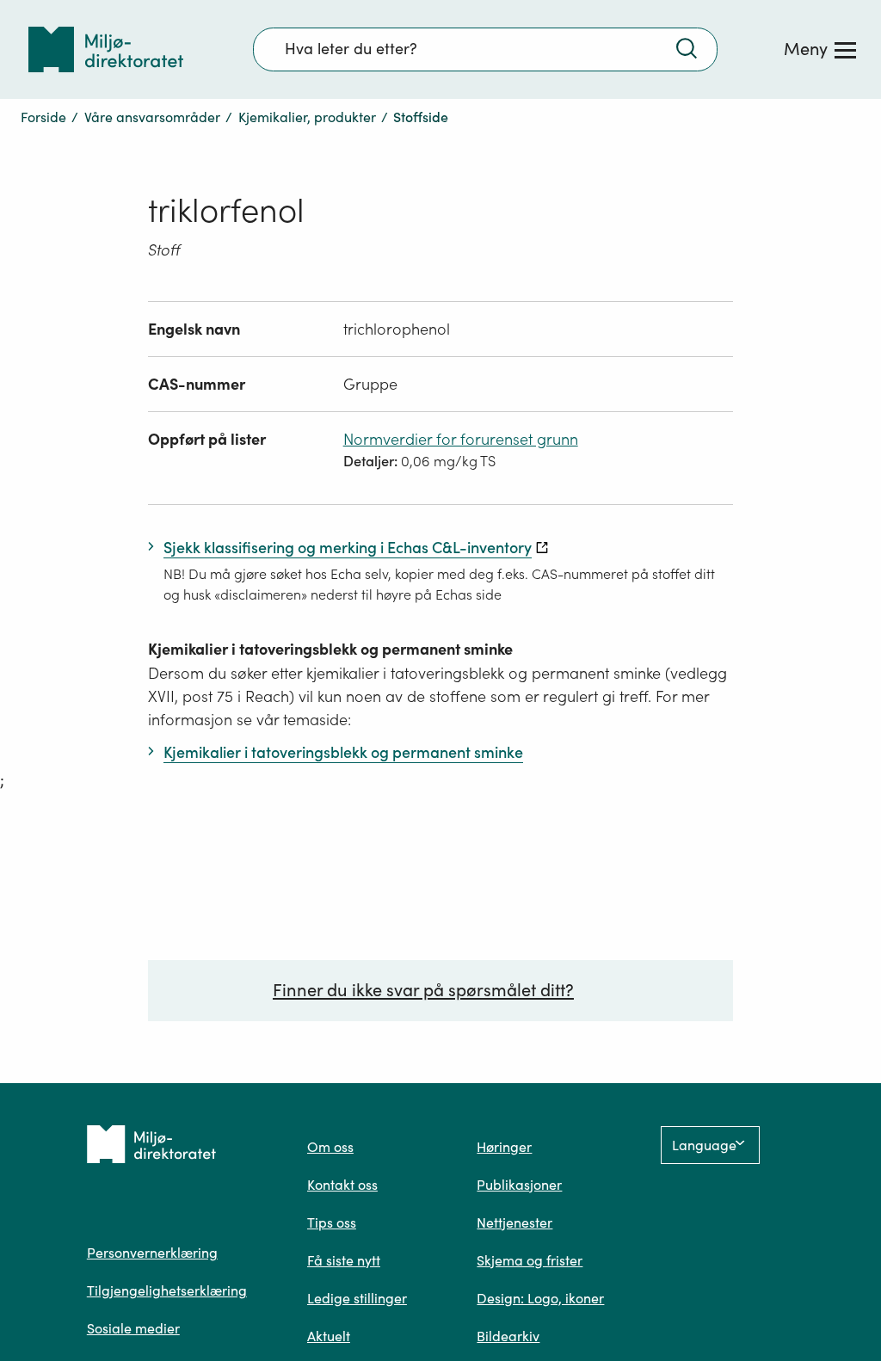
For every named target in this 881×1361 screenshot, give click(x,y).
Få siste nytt (343, 1260)
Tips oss (331, 1222)
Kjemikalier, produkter (307, 117)
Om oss (330, 1146)
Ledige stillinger (357, 1298)
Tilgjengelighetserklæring (167, 1290)
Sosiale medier (133, 1328)
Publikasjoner (519, 1184)
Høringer (504, 1146)
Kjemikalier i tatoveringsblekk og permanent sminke (330, 649)
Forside (43, 117)
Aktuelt (328, 1336)
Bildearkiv (508, 1336)
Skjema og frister (529, 1260)
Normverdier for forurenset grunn (460, 439)
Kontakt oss (342, 1184)
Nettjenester (514, 1222)
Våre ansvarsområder (152, 117)
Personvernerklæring (152, 1252)
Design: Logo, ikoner (540, 1298)
